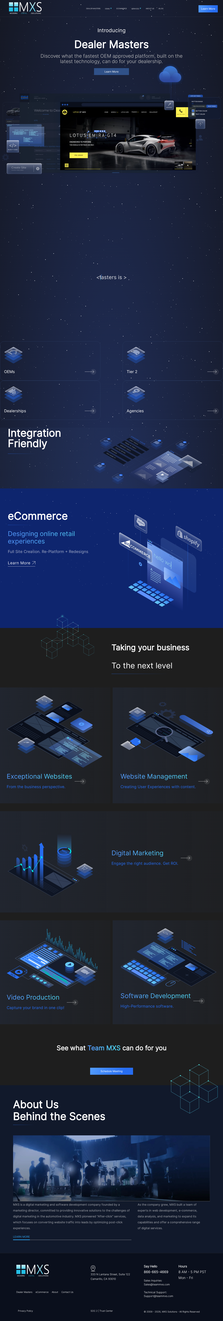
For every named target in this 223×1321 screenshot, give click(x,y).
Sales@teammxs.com (157, 1284)
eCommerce (42, 1292)
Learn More (208, 8)
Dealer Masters (24, 1292)
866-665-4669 (156, 1272)
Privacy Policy (25, 1311)
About (55, 1292)
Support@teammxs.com (158, 1296)
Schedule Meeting (112, 1071)
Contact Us (67, 1292)
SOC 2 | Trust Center (102, 1311)
